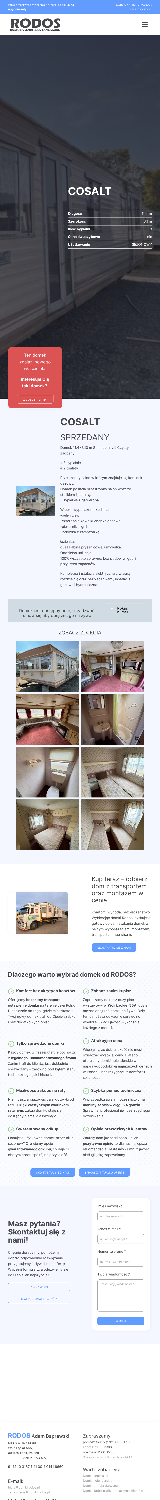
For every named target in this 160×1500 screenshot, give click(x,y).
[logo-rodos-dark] (35, 20)
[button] (124, 610)
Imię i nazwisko (110, 1206)
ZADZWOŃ (39, 1287)
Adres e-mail (109, 1229)
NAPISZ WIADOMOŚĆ (39, 1299)
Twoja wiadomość (113, 1274)
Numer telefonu (111, 1251)
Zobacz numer (35, 399)
